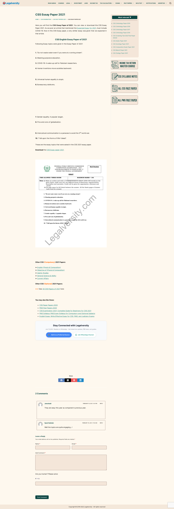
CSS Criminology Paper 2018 (121, 26)
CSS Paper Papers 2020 (48, 305)
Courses (61, 3)
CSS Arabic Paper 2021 (120, 41)
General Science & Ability (46, 276)
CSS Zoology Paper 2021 (120, 53)
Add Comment (40, 453)
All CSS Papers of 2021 (51, 289)
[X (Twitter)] (68, 380)
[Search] (170, 3)
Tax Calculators (106, 3)
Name (37, 444)
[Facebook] (61, 380)
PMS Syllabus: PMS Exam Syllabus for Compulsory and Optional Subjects (67, 313)
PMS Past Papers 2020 (48, 308)
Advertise (161, 3)
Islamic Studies (42, 273)
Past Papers (128, 3)
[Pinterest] (74, 380)
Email (74, 444)
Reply (101, 403)
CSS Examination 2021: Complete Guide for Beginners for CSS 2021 (65, 311)
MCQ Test (139, 3)
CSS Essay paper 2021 (55, 150)
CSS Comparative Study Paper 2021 (124, 47)
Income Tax (94, 3)
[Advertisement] (71, 101)
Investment (78, 3)
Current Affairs (43, 278)
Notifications (151, 3)
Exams (118, 3)
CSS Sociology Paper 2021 (121, 44)
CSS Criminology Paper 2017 (121, 29)
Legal (68, 3)
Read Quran (52, 3)
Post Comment (42, 497)
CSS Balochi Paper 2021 (120, 50)
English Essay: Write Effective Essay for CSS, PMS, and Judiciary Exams (66, 316)
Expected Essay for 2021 (86, 28)
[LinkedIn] (80, 380)
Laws (86, 3)
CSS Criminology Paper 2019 (121, 23)
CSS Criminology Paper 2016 (121, 32)
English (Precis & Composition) (49, 267)
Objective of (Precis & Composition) (51, 270)
